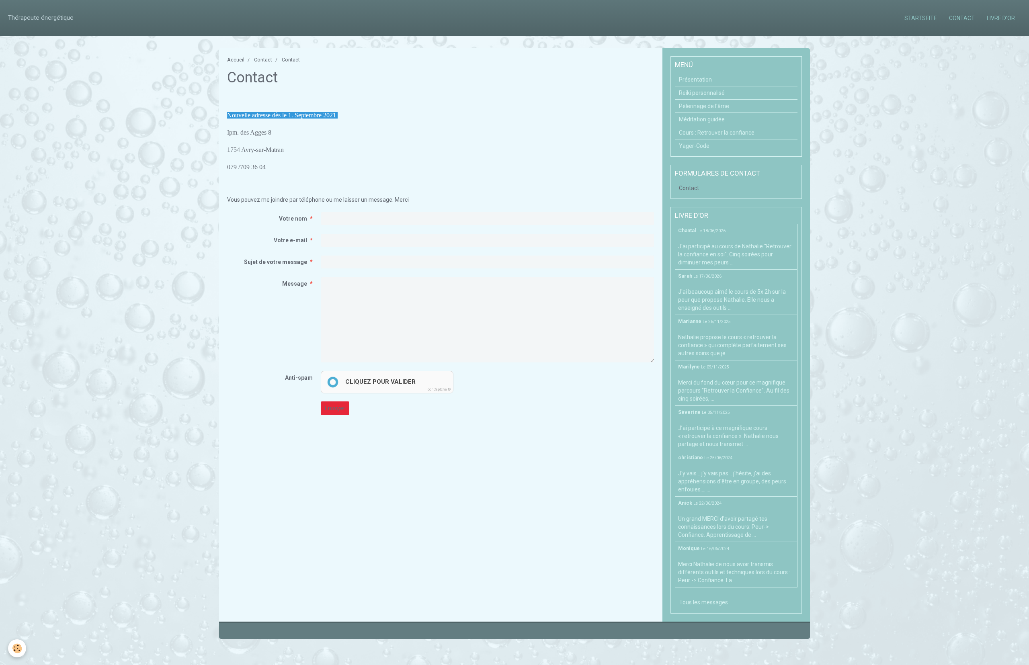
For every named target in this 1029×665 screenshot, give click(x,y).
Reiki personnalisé (702, 93)
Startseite (920, 18)
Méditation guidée (702, 119)
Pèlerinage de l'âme (704, 106)
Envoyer (335, 408)
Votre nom (293, 218)
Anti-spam (299, 377)
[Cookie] (17, 648)
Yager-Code (694, 146)
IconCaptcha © (438, 389)
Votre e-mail (290, 240)
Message (294, 283)
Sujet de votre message (275, 262)
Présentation (695, 79)
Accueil (235, 60)
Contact (962, 18)
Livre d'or (1001, 18)
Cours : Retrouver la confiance (716, 132)
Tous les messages (703, 602)
